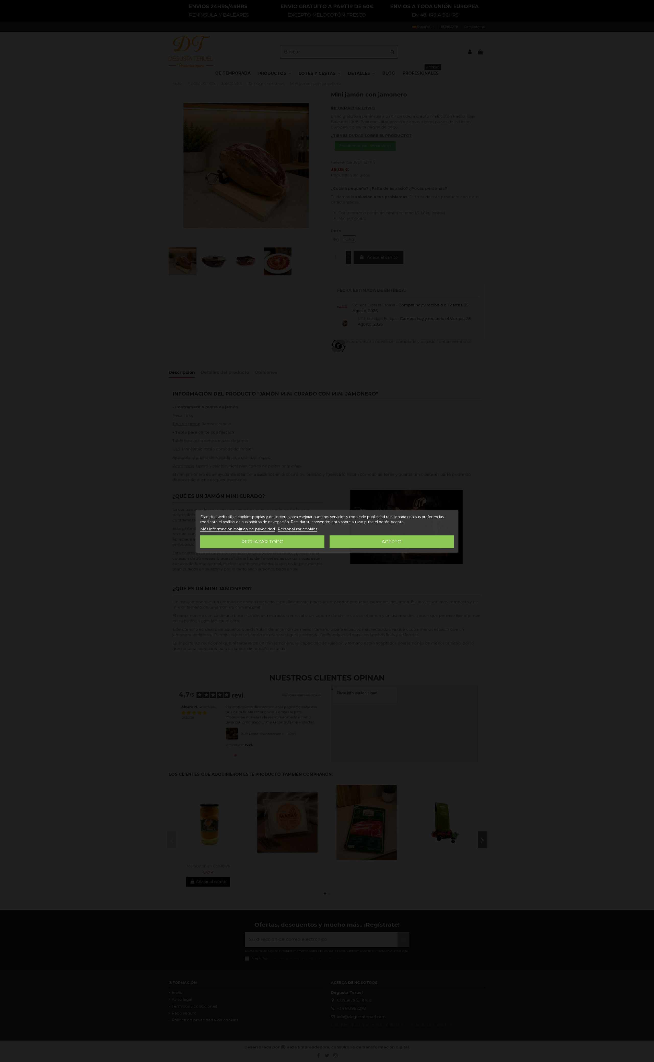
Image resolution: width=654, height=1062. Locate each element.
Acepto (391, 541)
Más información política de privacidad (237, 528)
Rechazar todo (262, 541)
